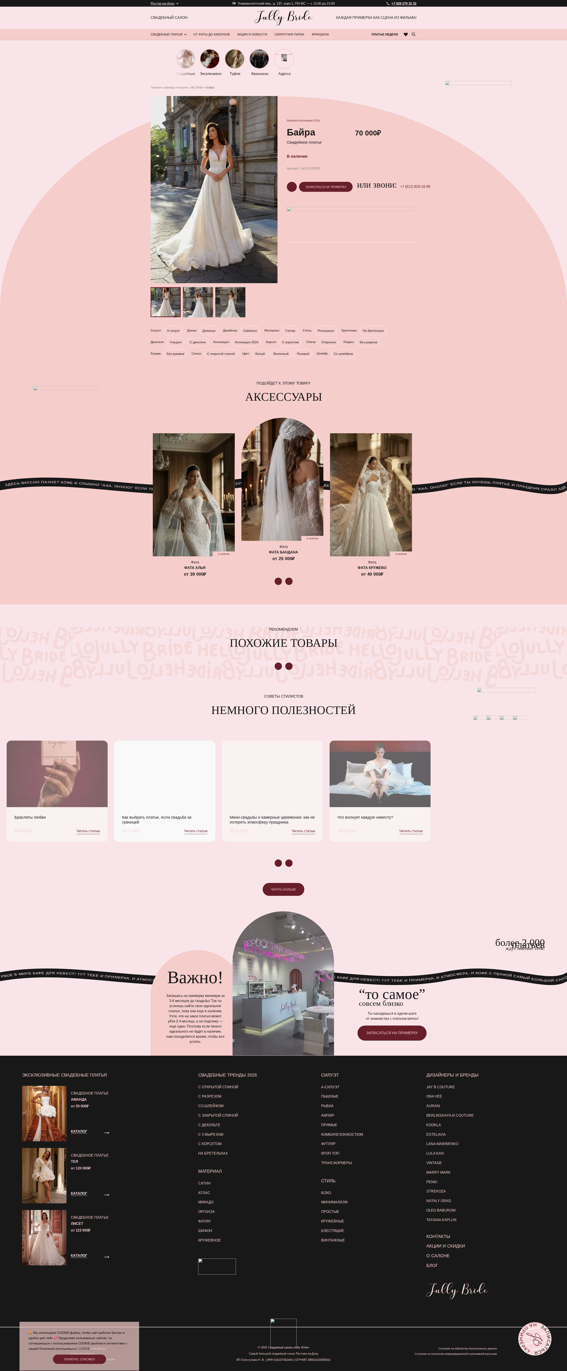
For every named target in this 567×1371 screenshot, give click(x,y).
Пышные (329, 1096)
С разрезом (209, 1096)
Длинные (209, 330)
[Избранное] (406, 34)
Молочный (281, 353)
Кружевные (332, 1221)
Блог (432, 1265)
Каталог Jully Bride (190, 87)
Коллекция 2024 (309, 120)
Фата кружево (372, 568)
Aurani (433, 1106)
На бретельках (373, 330)
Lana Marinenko (442, 1144)
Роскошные (326, 330)
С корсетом (290, 342)
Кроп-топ (330, 1153)
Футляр (328, 1144)
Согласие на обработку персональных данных (467, 1348)
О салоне (438, 1255)
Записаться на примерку (325, 187)
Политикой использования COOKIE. (65, 1348)
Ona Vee (434, 1096)
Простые (330, 1212)
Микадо (206, 1202)
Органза (206, 1212)
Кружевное (209, 1240)
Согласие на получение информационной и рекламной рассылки (456, 1353)
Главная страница (163, 87)
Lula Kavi (435, 1153)
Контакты (438, 1236)
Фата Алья (195, 568)
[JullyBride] (283, 17)
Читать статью (88, 831)
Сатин (204, 1183)
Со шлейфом (343, 353)
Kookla (433, 1125)
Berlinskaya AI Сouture (450, 1115)
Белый (260, 353)
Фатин (204, 1221)
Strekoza (436, 1191)
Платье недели (385, 34)
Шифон (205, 1231)
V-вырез (175, 342)
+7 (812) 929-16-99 (415, 186)
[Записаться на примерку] (534, 1338)
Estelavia (436, 1134)
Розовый (303, 353)
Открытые (329, 342)
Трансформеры (336, 1163)
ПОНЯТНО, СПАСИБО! (79, 1359)
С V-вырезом (210, 1134)
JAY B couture (440, 1087)
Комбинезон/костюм (342, 1134)
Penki (431, 1182)
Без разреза (368, 342)
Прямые (329, 1125)
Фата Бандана (283, 552)
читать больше (283, 889)
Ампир (327, 1115)
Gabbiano (293, 120)
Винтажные (333, 1240)
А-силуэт (173, 330)
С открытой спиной (221, 353)
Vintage (434, 1163)
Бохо (326, 1193)
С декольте (198, 342)
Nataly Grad (438, 1201)
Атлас (204, 1193)
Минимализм (334, 1202)
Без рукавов (175, 353)
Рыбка (327, 1106)
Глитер (290, 330)
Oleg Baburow (441, 1210)
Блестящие (332, 1231)
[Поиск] (413, 34)
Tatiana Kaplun (441, 1220)
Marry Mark (438, 1172)
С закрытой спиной (218, 1115)
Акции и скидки (445, 1246)
